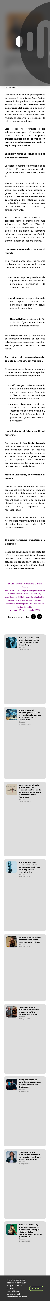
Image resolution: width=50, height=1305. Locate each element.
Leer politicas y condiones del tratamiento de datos (17, 1294)
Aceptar (36, 1288)
